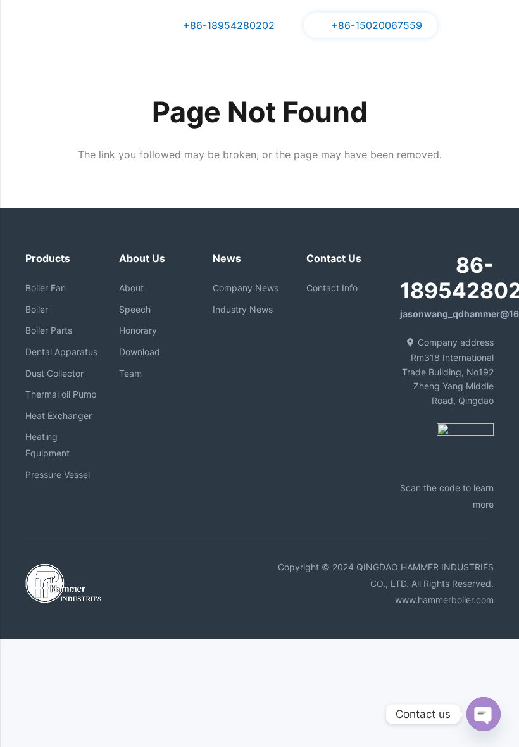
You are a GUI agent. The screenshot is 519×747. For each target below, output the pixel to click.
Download (139, 351)
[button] (500, 25)
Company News (245, 287)
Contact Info (332, 287)
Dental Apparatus (61, 351)
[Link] (31, 25)
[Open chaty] (483, 714)
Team (130, 373)
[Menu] (468, 25)
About (131, 287)
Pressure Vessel (57, 474)
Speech (135, 309)
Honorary (138, 330)
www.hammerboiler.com (444, 599)
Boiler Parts (48, 330)
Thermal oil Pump (61, 394)
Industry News (243, 309)
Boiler (36, 309)
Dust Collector (54, 373)
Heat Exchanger (58, 415)
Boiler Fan (45, 287)
